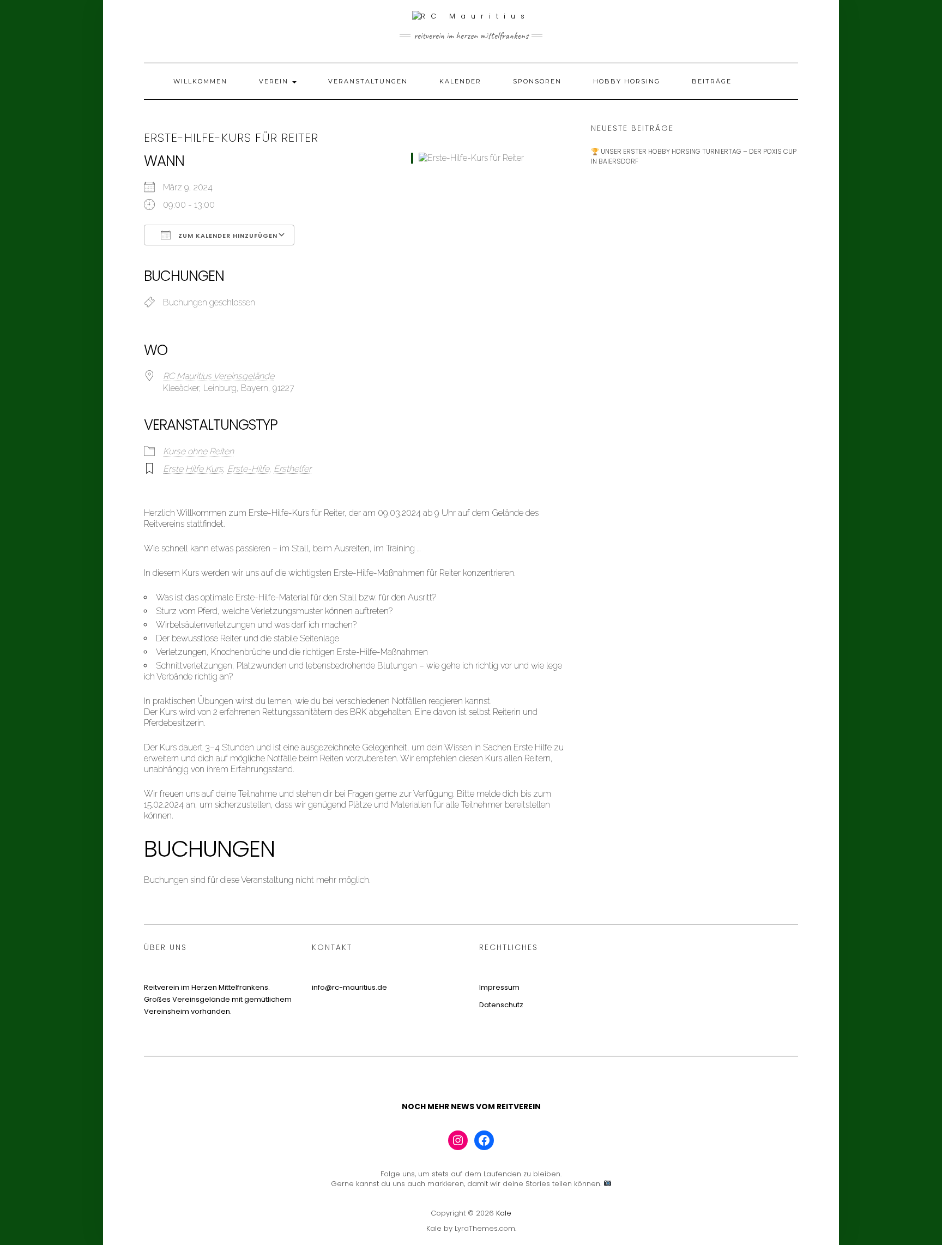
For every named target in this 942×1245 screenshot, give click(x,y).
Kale (503, 1213)
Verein (275, 81)
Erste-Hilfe (248, 469)
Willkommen (200, 81)
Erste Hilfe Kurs (193, 469)
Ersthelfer (292, 469)
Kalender (460, 81)
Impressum (499, 987)
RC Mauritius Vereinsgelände (218, 376)
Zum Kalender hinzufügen (226, 235)
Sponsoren (537, 81)
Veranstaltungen (368, 81)
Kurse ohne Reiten (198, 451)
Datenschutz (501, 1005)
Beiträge (712, 81)
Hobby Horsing (626, 81)
